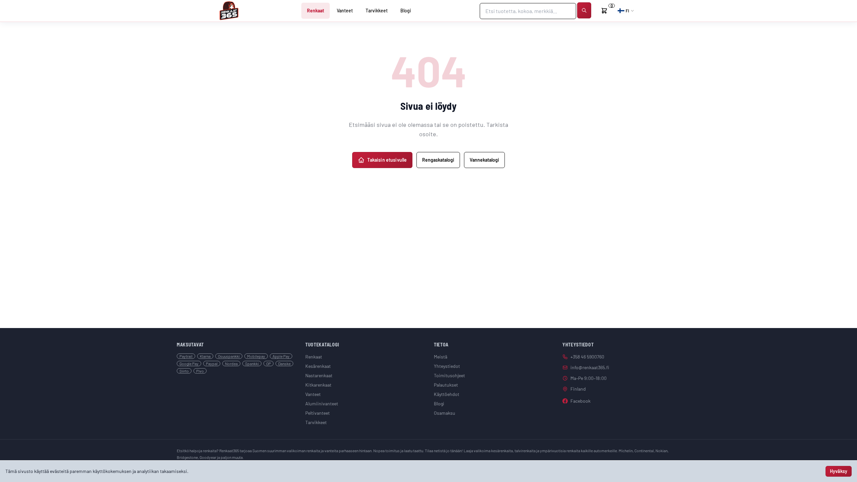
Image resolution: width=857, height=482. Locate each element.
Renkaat (315, 10)
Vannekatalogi (484, 160)
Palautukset (446, 385)
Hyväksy (838, 471)
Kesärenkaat (318, 366)
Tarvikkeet (377, 10)
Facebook (580, 401)
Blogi (405, 10)
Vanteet (345, 10)
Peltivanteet (317, 413)
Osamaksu (444, 413)
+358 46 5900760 (587, 356)
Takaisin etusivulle (387, 160)
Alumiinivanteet (321, 403)
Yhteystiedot (447, 366)
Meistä (440, 356)
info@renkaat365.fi (589, 367)
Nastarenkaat (318, 375)
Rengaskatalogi (438, 160)
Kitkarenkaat (318, 385)
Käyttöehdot (446, 394)
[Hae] (584, 10)
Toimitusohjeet (449, 375)
